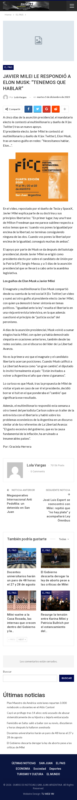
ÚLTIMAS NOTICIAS (24, 763)
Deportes (55, 768)
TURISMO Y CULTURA (30, 774)
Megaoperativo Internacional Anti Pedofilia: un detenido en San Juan (19, 504)
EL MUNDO (53, 774)
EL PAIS (8, 67)
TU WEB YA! (47, 794)
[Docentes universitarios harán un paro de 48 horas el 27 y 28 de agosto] (21, 558)
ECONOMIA (23, 768)
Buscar (7, 671)
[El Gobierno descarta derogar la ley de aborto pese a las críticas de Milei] (55, 558)
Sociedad (39, 768)
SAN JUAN (46, 763)
